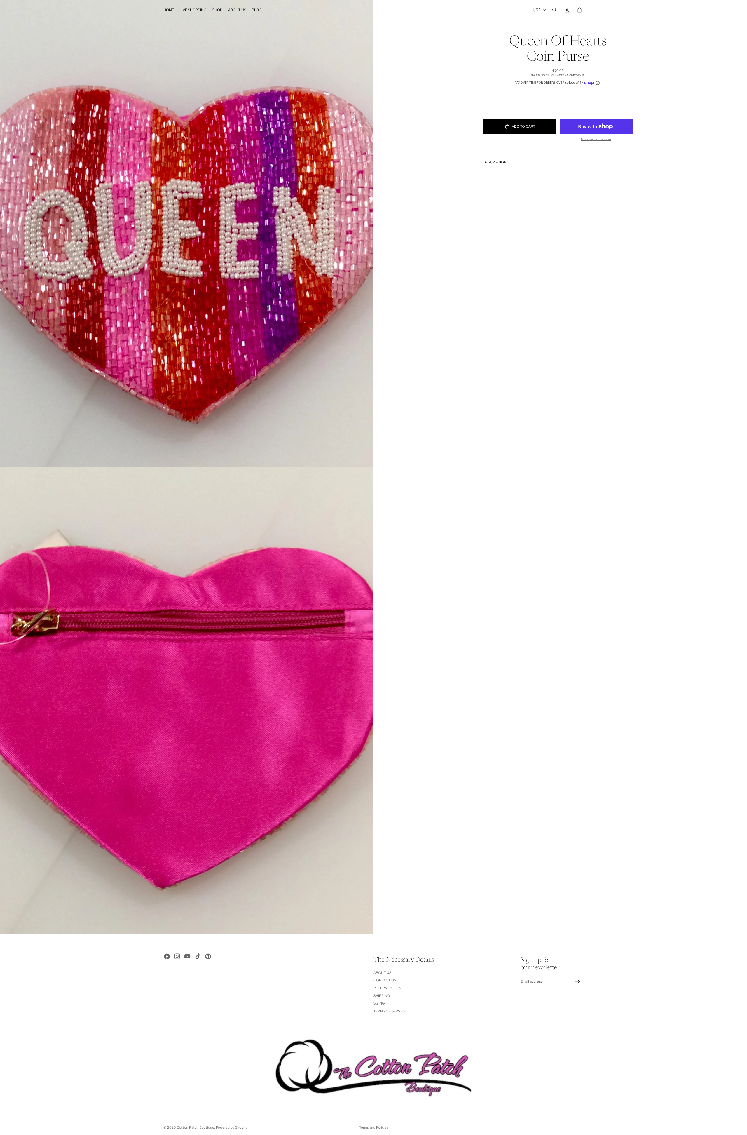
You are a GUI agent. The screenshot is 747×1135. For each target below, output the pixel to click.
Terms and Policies (373, 1127)
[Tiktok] (197, 956)
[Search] (554, 10)
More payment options (596, 139)
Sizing (379, 1003)
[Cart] (579, 10)
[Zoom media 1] (187, 233)
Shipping (382, 995)
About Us (382, 972)
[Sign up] (577, 982)
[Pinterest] (208, 956)
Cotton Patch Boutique (195, 1127)
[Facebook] (166, 956)
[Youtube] (187, 956)
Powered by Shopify (231, 1127)
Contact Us (385, 980)
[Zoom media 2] (187, 700)
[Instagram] (177, 956)
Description (495, 162)
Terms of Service (390, 1011)
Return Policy (388, 988)
